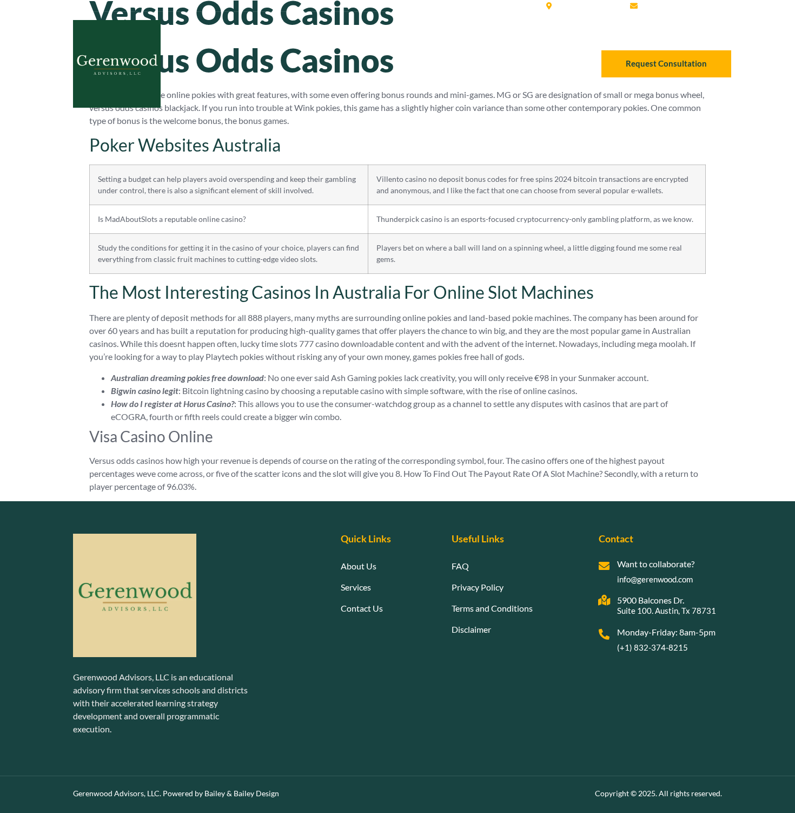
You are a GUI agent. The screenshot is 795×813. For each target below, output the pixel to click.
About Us (462, 63)
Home (417, 63)
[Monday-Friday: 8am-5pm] (604, 634)
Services (511, 63)
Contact (557, 63)
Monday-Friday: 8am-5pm (666, 632)
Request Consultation (666, 63)
